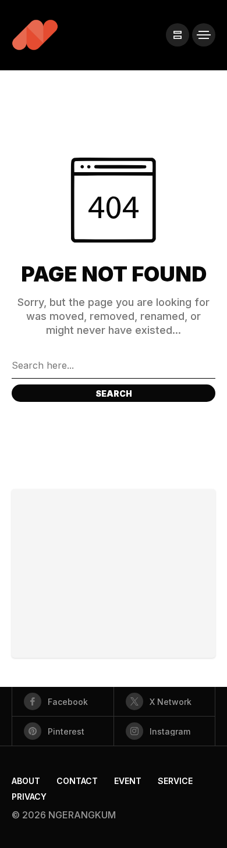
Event (127, 781)
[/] (177, 35)
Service (175, 781)
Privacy (29, 796)
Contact (77, 781)
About (26, 781)
